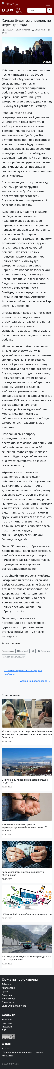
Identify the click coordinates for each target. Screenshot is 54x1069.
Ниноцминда (9, 998)
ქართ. (19, 12)
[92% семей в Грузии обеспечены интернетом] (27, 897)
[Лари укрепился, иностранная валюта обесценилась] (27, 854)
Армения (7, 995)
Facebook (23, 651)
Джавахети (8, 1002)
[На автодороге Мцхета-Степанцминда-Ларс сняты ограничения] (27, 939)
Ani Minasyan (24, 30)
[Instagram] (7, 10)
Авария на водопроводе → (35, 680)
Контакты (7, 1055)
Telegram (45, 651)
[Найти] (49, 10)
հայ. (18, 8)
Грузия (5, 991)
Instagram (7, 1026)
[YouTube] (11, 10)
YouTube (7, 1019)
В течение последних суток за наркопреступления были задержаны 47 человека (24, 827)
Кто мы (6, 1048)
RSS (4, 1030)
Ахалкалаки (8, 987)
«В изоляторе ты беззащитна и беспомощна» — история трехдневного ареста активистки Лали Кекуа (27, 734)
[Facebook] (3, 10)
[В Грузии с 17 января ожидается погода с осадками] (27, 762)
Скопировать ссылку (14, 657)
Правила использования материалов (22, 1052)
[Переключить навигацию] (48, 4)
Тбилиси (6, 984)
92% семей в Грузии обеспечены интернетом (27, 914)
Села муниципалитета (14, 1005)
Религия (16, 644)
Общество (40, 30)
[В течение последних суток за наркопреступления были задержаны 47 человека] (27, 807)
